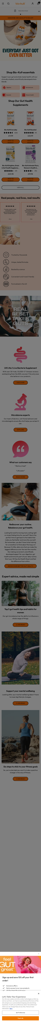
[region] (20, 1006)
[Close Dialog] (38, 954)
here (11, 1008)
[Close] (38, 993)
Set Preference (20, 1012)
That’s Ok (20, 1018)
